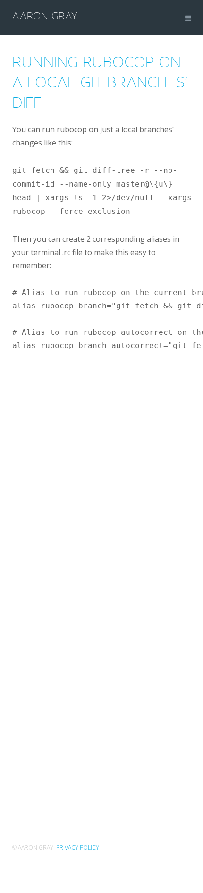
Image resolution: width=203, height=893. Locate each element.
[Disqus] (103, 470)
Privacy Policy (77, 847)
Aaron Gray (44, 16)
